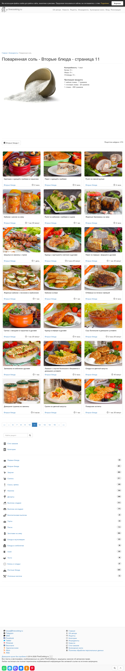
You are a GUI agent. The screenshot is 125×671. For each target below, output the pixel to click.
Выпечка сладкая (63, 502)
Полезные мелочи (63, 576)
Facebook (10, 638)
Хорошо (117, 3)
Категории (11, 449)
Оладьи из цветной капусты (97, 368)
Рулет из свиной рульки (95, 179)
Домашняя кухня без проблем (14, 656)
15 (55, 425)
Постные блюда (63, 570)
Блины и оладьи (63, 563)
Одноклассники (12, 648)
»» (64, 425)
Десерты (63, 496)
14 (50, 425)
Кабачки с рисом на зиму (14, 217)
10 (30, 425)
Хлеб (63, 551)
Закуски (63, 472)
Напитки (63, 490)
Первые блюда (63, 460)
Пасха (63, 527)
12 (40, 425)
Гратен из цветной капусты (55, 406)
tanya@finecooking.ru (14, 631)
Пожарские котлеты (93, 406)
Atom (8, 650)
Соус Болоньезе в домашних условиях (101, 330)
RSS (8, 652)
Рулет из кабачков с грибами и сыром (60, 217)
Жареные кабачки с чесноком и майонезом (21, 292)
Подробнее (105, 3)
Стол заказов (12, 443)
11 (35, 425)
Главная (5, 53)
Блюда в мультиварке (63, 539)
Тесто (63, 557)
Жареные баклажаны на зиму (97, 217)
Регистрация (116, 9)
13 (45, 425)
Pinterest (9, 643)
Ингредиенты (83, 9)
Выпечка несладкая (63, 509)
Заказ (47, 231)
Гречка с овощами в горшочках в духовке (20, 330)
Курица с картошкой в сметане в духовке (61, 254)
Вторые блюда (12, 143)
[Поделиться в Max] (15, 668)
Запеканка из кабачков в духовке (17, 368)
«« (4, 425)
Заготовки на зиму (63, 533)
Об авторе (57, 9)
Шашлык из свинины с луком (15, 254)
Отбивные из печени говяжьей (98, 292)
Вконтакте (10, 645)
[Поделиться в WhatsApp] (4, 668)
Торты (63, 521)
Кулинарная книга (97, 9)
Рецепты (73, 9)
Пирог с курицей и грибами (56, 179)
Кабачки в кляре (51, 292)
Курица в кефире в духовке (56, 330)
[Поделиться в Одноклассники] (26, 668)
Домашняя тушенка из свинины (16, 406)
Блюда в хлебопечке (63, 545)
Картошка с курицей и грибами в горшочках (21, 179)
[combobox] (15, 435)
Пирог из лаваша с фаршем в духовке (101, 254)
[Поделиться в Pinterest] (32, 668)
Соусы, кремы (63, 484)
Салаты (63, 478)
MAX (8, 635)
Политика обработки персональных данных (86, 650)
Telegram (9, 633)
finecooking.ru (15, 9)
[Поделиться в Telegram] (9, 668)
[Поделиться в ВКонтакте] (21, 668)
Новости (65, 9)
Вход (107, 9)
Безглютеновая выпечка (63, 515)
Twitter (8, 640)
